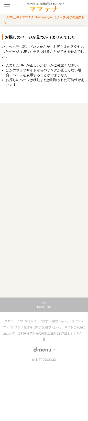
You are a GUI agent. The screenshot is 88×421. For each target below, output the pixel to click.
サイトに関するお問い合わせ (50, 321)
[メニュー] (7, 7)
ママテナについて (17, 321)
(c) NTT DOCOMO (44, 359)
